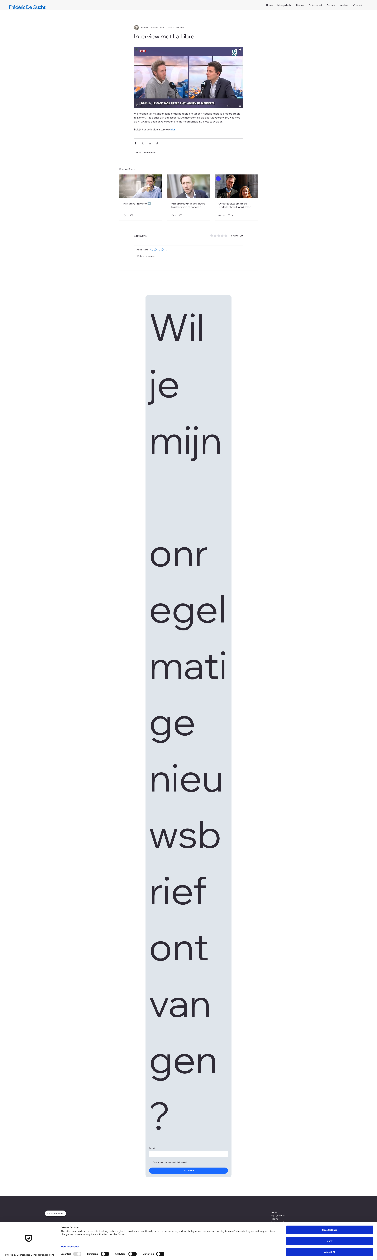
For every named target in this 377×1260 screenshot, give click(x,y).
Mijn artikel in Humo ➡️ (137, 203)
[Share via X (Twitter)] (142, 143)
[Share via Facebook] (135, 143)
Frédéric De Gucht (27, 7)
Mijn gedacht (278, 1215)
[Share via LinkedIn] (149, 143)
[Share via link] (157, 143)
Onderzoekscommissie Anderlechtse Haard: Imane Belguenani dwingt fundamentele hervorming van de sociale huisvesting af (236, 205)
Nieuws (274, 1218)
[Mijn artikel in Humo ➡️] (140, 186)
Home (274, 1212)
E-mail (152, 1148)
